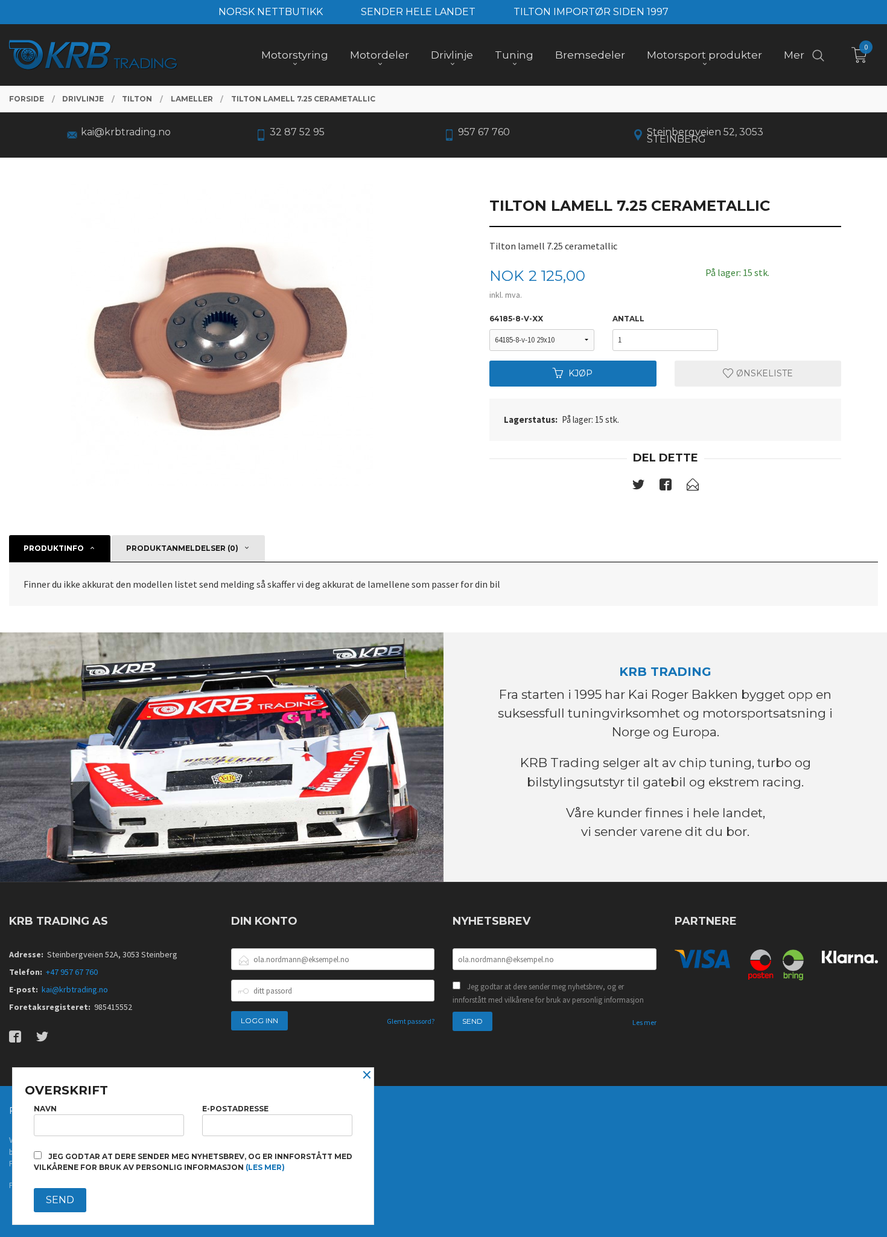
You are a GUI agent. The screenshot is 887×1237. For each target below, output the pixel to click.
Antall (628, 318)
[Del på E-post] (693, 487)
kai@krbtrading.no (75, 989)
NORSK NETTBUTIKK (270, 12)
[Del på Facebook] (665, 487)
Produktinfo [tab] (54, 548)
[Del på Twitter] (638, 487)
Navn (45, 1108)
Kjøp (580, 373)
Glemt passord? (410, 1021)
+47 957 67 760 (72, 971)
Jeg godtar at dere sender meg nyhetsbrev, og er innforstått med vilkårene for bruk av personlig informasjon (548, 993)
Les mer (644, 1022)
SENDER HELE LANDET (418, 12)
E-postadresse (235, 1108)
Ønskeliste (763, 373)
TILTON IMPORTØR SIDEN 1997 (591, 12)
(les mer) (265, 1167)
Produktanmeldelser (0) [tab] (182, 548)
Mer (794, 55)
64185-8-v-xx (516, 318)
